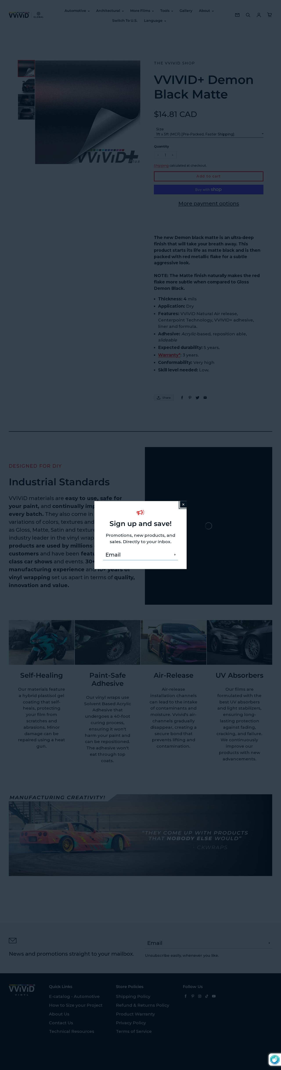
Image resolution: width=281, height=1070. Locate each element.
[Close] (183, 504)
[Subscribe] (175, 554)
